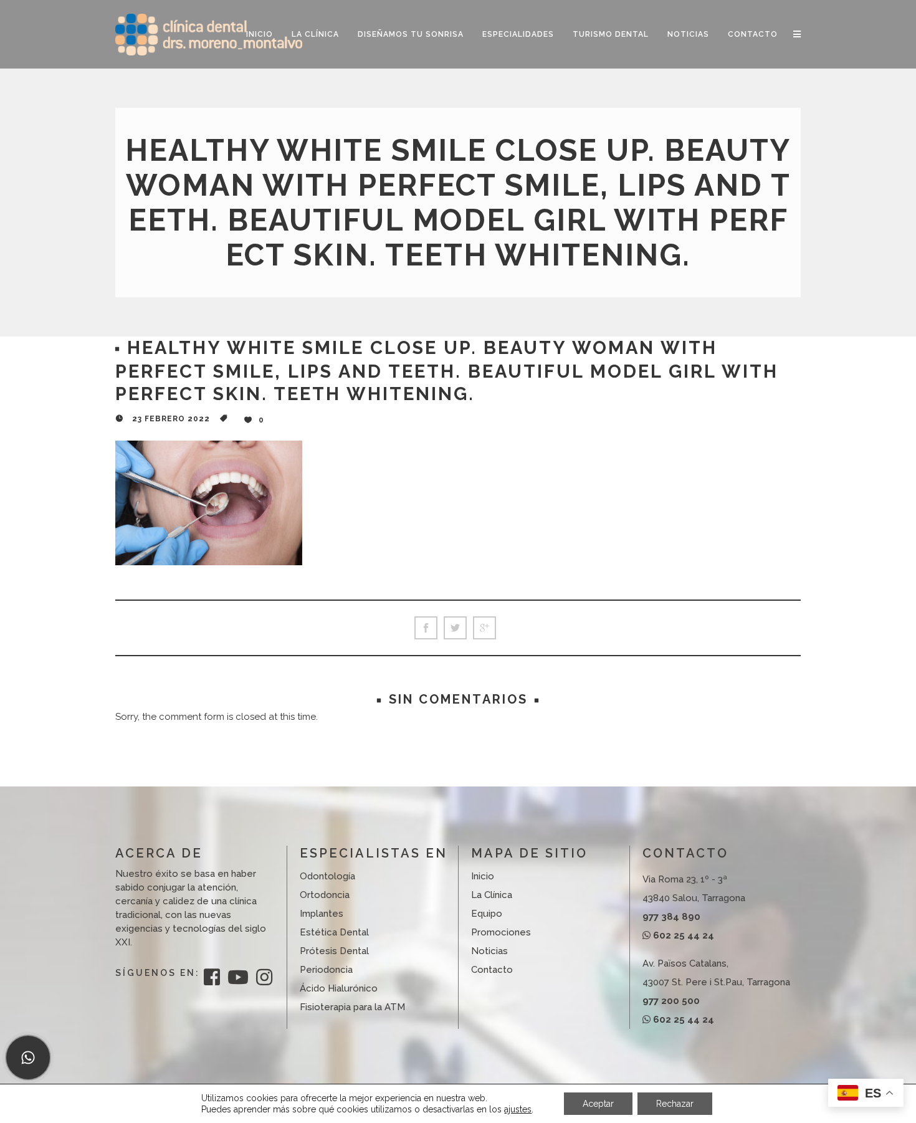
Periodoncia (326, 969)
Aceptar (598, 1104)
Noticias (489, 951)
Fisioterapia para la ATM (352, 1007)
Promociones (501, 932)
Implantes (321, 913)
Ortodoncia (325, 895)
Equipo (486, 913)
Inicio (482, 876)
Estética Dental (334, 932)
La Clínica (491, 895)
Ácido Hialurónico (339, 988)
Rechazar (675, 1104)
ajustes (518, 1109)
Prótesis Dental (334, 951)
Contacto (492, 969)
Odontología (327, 876)
